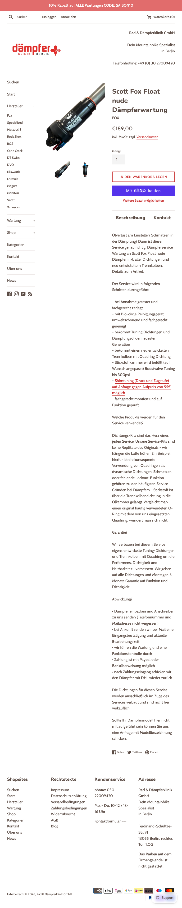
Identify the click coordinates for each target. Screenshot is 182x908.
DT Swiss (13, 157)
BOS (10, 143)
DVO (10, 165)
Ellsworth (13, 172)
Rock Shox (14, 136)
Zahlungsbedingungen (69, 808)
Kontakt (13, 256)
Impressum (60, 790)
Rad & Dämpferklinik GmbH (54, 894)
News (11, 280)
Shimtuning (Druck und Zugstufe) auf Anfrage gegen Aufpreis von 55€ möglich (141, 386)
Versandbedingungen (68, 802)
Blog (54, 826)
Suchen (13, 82)
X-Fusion (13, 207)
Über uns (14, 268)
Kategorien (15, 244)
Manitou (13, 193)
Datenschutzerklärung (68, 796)
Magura (12, 186)
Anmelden (68, 17)
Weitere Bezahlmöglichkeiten (143, 200)
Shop (21, 232)
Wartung (21, 220)
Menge (116, 151)
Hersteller (21, 106)
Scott (11, 200)
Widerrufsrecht (63, 814)
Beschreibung (130, 218)
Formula (12, 179)
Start (11, 94)
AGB (54, 820)
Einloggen (49, 17)
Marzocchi (14, 129)
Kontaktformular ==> (111, 821)
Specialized (15, 122)
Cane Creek (15, 151)
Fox (9, 115)
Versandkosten (147, 137)
